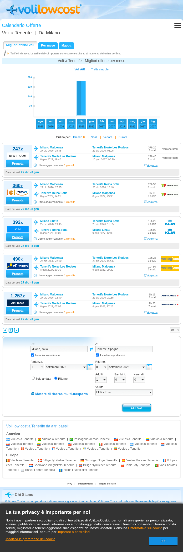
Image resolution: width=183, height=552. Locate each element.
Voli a (17, 32)
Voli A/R (80, 69)
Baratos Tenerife (142, 460)
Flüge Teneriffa (101, 460)
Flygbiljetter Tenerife (80, 470)
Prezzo (77, 137)
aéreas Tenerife (92, 439)
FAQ (69, 483)
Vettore (107, 137)
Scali (94, 137)
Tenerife (22, 460)
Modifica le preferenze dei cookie (30, 539)
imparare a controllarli (73, 532)
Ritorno (63, 378)
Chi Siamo (24, 495)
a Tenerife (22, 439)
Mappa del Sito (107, 483)
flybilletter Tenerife (59, 460)
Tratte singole (100, 69)
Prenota (17, 163)
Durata (122, 137)
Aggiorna (152, 165)
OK (163, 541)
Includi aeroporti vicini (47, 355)
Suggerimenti (85, 483)
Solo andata (43, 378)
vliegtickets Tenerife (54, 465)
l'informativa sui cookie (145, 528)
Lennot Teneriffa (40, 470)
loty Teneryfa (137, 465)
